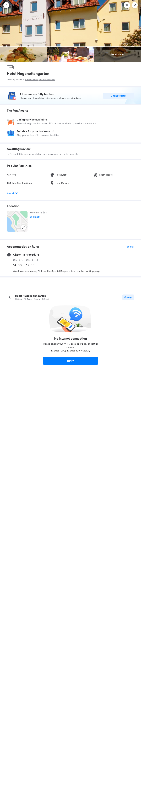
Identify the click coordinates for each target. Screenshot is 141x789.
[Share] (135, 5)
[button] (17, 221)
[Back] (6, 5)
